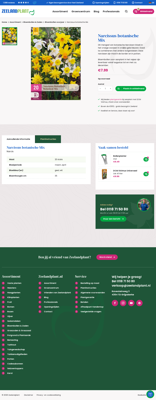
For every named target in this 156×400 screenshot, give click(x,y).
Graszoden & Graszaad (19, 330)
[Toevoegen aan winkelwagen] (146, 159)
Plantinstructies (48, 139)
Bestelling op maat (90, 283)
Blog (96, 11)
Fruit (9, 302)
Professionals (111, 11)
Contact (138, 3)
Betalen (84, 302)
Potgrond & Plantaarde (19, 335)
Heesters (11, 287)
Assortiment (60, 11)
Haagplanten (13, 292)
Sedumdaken (13, 321)
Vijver (10, 316)
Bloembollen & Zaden (18, 325)
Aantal (101, 84)
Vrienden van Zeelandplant (57, 292)
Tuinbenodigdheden (17, 354)
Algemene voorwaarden (93, 292)
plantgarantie (116, 99)
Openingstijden (102, 3)
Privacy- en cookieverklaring (49, 395)
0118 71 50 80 (122, 3)
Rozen (10, 311)
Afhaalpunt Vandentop (92, 306)
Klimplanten (13, 297)
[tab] (18, 139)
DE (153, 3)
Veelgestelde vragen (91, 311)
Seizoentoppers (15, 368)
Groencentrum (81, 11)
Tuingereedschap (16, 349)
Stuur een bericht (111, 218)
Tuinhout (11, 344)
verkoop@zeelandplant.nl (131, 286)
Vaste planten (14, 283)
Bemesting (12, 340)
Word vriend (105, 257)
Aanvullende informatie (18, 139)
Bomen (10, 306)
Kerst (10, 373)
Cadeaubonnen (15, 363)
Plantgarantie (87, 297)
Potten (10, 359)
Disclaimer (28, 395)
